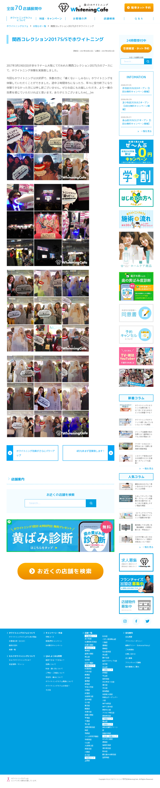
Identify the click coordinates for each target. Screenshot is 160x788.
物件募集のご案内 (132, 666)
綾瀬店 (87, 674)
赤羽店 (87, 677)
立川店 (87, 702)
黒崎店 (105, 742)
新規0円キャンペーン (54, 641)
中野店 (87, 690)
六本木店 (88, 671)
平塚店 (87, 717)
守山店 (105, 675)
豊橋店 (105, 645)
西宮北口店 (106, 709)
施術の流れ (13, 645)
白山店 (105, 667)
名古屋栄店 (106, 651)
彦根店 (105, 672)
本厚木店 (88, 711)
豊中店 (105, 685)
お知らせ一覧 (39, 26)
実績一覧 (12, 649)
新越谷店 (88, 748)
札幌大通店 (89, 645)
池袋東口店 (89, 696)
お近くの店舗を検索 (63, 571)
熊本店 (105, 751)
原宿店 (87, 684)
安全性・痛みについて (54, 677)
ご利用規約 (129, 649)
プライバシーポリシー (133, 641)
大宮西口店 (89, 745)
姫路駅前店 (106, 715)
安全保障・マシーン (16, 664)
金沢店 (105, 664)
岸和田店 (105, 691)
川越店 (87, 751)
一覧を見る (146, 131)
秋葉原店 (88, 668)
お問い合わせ (130, 654)
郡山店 (87, 656)
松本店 (105, 636)
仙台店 (87, 659)
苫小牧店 (88, 638)
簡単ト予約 (140, 7)
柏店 (86, 730)
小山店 (87, 742)
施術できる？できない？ (55, 660)
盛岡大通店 (89, 653)
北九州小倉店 (107, 739)
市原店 (87, 733)
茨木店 (105, 688)
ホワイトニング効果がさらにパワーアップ (35, 453)
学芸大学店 (89, 687)
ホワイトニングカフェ (17, 26)
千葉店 (87, 721)
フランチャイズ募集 (133, 662)
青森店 (87, 650)
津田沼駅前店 (90, 727)
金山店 (105, 654)
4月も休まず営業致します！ (90, 451)
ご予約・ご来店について (55, 672)
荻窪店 (87, 693)
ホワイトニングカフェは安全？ (58, 685)
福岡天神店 (106, 745)
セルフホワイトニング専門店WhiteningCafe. (123, 779)
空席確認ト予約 (136, 48)
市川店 (87, 724)
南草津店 (105, 679)
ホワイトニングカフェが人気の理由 (22, 636)
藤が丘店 (105, 657)
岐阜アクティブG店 (109, 660)
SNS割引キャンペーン (54, 645)
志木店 (87, 755)
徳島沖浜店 (106, 733)
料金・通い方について (54, 668)
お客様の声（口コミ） (17, 641)
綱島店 (87, 708)
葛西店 (87, 681)
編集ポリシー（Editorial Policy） (138, 645)
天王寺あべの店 (108, 681)
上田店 (87, 760)
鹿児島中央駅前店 (109, 754)
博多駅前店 (106, 748)
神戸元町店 (106, 703)
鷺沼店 (87, 705)
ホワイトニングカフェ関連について (59, 681)
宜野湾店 (105, 757)
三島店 (105, 642)
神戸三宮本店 (107, 706)
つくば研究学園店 (91, 736)
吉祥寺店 (88, 699)
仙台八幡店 (89, 662)
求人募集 (128, 658)
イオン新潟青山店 (109, 639)
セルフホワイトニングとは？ (20, 660)
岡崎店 (105, 648)
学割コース (50, 636)
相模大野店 (89, 715)
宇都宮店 (88, 739)
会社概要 (128, 636)
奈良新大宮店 (107, 694)
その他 (48, 690)
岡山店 (105, 721)
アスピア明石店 (108, 712)
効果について (51, 664)
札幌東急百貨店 (91, 641)
